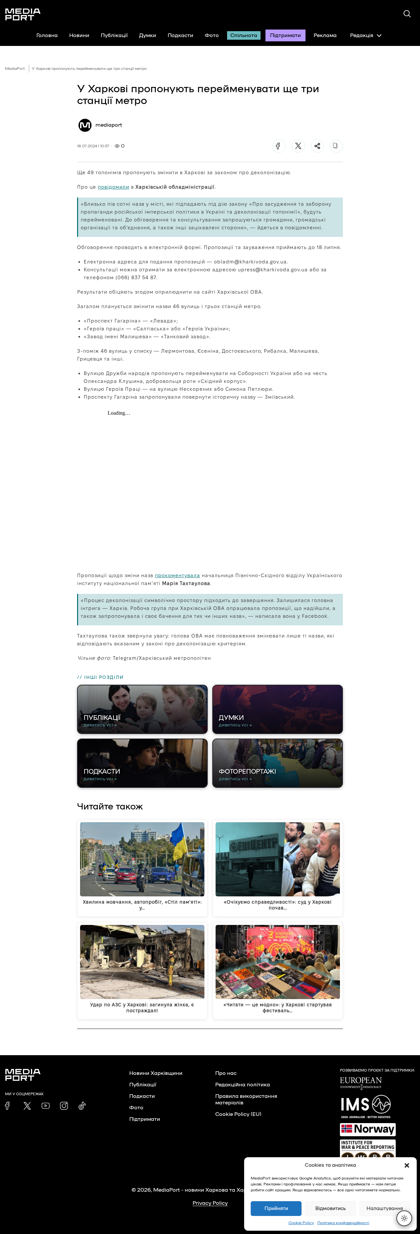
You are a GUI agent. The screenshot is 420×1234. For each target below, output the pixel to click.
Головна (47, 35)
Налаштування (385, 1208)
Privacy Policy (210, 1203)
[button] (407, 1165)
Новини (79, 35)
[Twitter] (298, 146)
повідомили (113, 187)
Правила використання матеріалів (246, 1099)
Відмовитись (330, 1208)
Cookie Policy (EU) (238, 1114)
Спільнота (243, 35)
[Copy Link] (336, 146)
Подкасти (180, 35)
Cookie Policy (301, 1223)
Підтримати (285, 35)
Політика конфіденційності (343, 1223)
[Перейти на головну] (23, 14)
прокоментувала (177, 575)
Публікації (114, 35)
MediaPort (15, 69)
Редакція (361, 35)
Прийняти (276, 1208)
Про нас (226, 1073)
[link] (9, 1106)
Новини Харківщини (155, 1073)
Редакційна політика (242, 1084)
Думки (147, 35)
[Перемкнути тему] (404, 1218)
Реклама (325, 35)
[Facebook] (279, 146)
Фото (212, 35)
